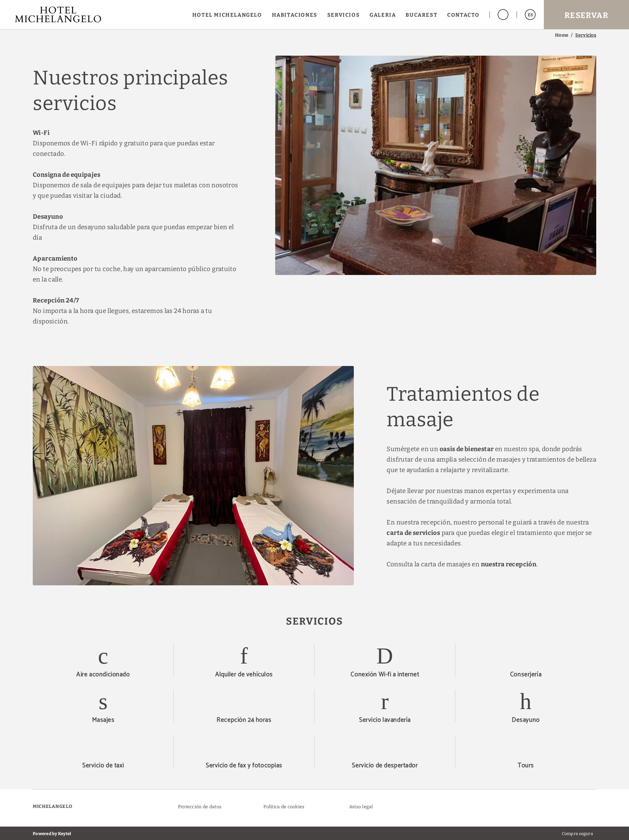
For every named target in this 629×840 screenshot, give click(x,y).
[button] (530, 14)
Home (561, 35)
